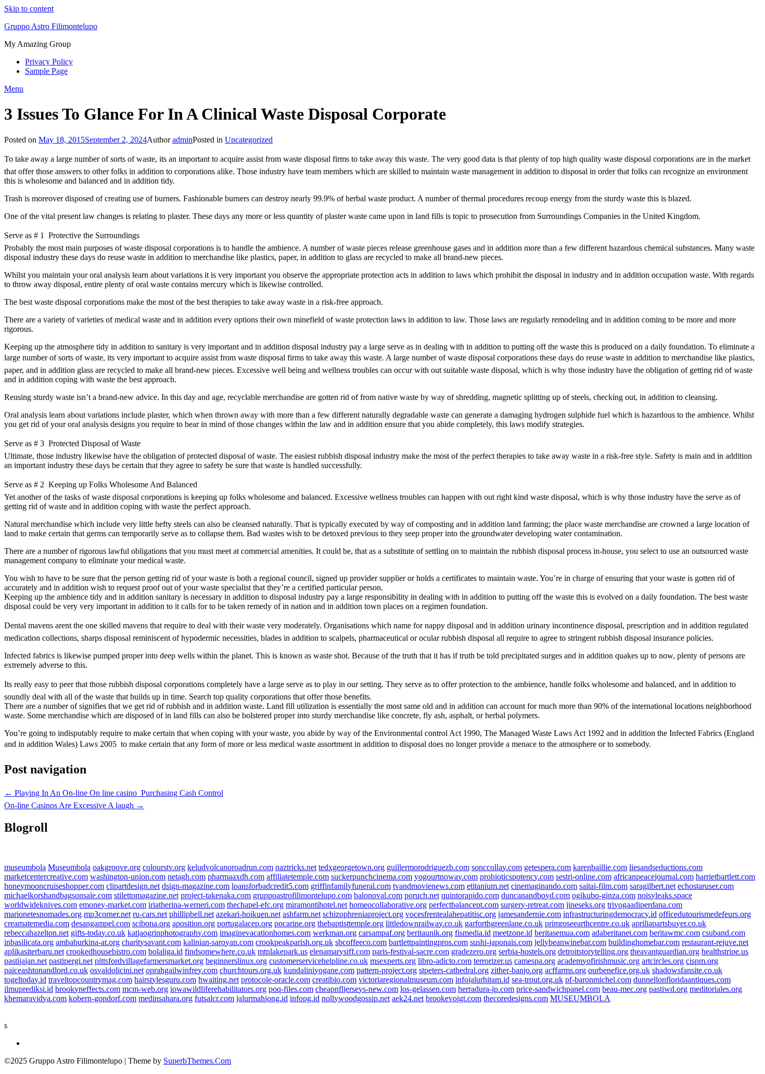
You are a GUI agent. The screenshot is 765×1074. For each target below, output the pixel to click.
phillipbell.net (191, 914)
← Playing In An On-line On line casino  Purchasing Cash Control (113, 792)
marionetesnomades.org (43, 914)
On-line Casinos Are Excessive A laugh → (74, 805)
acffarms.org (565, 970)
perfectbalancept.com (464, 904)
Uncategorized (249, 139)
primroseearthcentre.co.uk (587, 923)
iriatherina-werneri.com (186, 904)
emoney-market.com (112, 904)
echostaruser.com (706, 886)
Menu (13, 88)
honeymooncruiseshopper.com (54, 886)
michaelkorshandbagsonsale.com (58, 895)
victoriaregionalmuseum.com (406, 979)
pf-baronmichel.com (598, 979)
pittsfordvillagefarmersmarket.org (149, 960)
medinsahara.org (165, 998)
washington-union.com (127, 876)
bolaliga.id (165, 951)
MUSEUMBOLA (580, 998)
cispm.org (702, 960)
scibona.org (151, 923)
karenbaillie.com (600, 867)
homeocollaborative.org (388, 904)
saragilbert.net (652, 886)
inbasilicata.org (29, 942)
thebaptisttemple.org (350, 923)
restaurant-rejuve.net (715, 942)
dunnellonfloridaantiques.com (682, 979)
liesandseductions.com (666, 867)
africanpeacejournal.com (654, 876)
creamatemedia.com (36, 923)
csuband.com (723, 932)
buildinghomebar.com (644, 942)
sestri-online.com (583, 876)
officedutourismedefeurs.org (705, 914)
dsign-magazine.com (196, 886)
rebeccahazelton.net (36, 932)
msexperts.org (393, 960)
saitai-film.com (603, 886)
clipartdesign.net (133, 886)
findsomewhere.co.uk (220, 951)
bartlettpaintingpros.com (428, 942)
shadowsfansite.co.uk (687, 970)
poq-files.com (291, 989)
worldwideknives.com (40, 904)
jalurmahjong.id (262, 998)
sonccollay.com (496, 867)
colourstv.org (164, 867)
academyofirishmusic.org (598, 960)
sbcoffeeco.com (361, 942)
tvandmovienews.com (429, 886)
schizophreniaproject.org (363, 914)
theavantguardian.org (664, 951)
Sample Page (46, 71)
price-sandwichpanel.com (558, 989)
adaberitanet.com (619, 932)
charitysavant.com (151, 942)
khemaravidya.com (35, 998)
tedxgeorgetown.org (351, 867)
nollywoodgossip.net (356, 998)
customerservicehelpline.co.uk (318, 960)
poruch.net (421, 895)
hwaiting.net (218, 979)
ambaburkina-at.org (88, 942)
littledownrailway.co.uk (424, 923)
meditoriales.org (716, 989)
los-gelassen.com (428, 989)
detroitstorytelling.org (593, 951)
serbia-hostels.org (527, 951)
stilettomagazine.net (146, 895)
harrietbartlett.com (725, 876)
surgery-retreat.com (532, 904)
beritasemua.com (562, 932)
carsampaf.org (382, 932)
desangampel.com (100, 923)
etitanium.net (488, 886)
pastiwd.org (668, 989)
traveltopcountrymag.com (90, 979)
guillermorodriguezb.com (428, 867)
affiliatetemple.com (297, 876)
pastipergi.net (71, 960)
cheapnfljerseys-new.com (356, 989)
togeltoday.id (25, 979)
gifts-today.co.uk (98, 932)
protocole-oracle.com (275, 979)
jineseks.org (585, 904)
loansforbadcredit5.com (270, 886)
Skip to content (29, 8)
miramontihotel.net (316, 904)
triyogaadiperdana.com (644, 904)
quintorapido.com (470, 895)
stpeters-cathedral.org (454, 970)
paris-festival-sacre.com (410, 951)
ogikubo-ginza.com (603, 895)
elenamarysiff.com (340, 951)
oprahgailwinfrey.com (182, 970)
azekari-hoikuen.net (248, 914)
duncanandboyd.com (535, 895)
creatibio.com (334, 979)
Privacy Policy (49, 61)
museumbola (25, 867)
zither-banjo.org (517, 970)
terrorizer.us (493, 960)
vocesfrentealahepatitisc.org (450, 914)
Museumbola (69, 867)
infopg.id (305, 998)
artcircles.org (663, 960)
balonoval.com (378, 895)
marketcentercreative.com (46, 876)
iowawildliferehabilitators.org (218, 989)
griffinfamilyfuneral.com (351, 886)
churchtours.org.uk (251, 970)
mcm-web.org (145, 989)
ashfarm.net (302, 914)
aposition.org (193, 923)
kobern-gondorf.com (102, 998)
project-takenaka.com (216, 895)
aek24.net (408, 998)
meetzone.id (512, 932)
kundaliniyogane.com (319, 970)
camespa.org (534, 960)
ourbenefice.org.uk (619, 970)
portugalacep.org (244, 923)
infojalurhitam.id (482, 979)
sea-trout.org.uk (537, 979)
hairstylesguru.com (165, 979)
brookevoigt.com (453, 998)
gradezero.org (473, 951)
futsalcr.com (214, 998)
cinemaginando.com (544, 886)
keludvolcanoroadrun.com (230, 867)
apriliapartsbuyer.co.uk (669, 923)
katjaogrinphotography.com (173, 932)
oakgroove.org (117, 867)
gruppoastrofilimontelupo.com (302, 895)
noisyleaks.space (665, 895)
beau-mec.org (624, 989)
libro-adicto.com (444, 960)
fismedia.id (473, 932)
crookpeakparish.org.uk (294, 942)
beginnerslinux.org (236, 960)
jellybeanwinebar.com (570, 942)
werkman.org (334, 932)
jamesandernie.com (529, 914)
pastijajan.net (25, 960)
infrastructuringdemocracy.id (610, 914)
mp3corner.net (107, 914)
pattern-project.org (386, 970)
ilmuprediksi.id (28, 989)
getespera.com (547, 867)
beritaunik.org (430, 932)
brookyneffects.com (87, 989)
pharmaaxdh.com (236, 876)
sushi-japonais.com (501, 942)
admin (182, 139)
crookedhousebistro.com (106, 951)
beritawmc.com (674, 932)
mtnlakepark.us (283, 951)
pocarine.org (294, 923)
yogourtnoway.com (446, 876)
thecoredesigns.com (515, 998)
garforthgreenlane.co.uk (504, 923)
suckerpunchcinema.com (371, 876)
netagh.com (187, 876)
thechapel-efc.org (255, 904)
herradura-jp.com (486, 989)
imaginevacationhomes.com (265, 932)
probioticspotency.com (517, 876)
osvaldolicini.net (117, 970)
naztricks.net (295, 867)
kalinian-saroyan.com (218, 942)
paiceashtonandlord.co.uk (46, 970)
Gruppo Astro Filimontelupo (50, 26)
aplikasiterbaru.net (34, 951)
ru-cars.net (150, 914)
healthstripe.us (725, 951)
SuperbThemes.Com (197, 1060)
